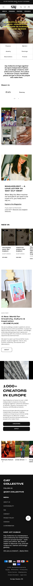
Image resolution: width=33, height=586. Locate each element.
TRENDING (12, 11)
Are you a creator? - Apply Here (16, 551)
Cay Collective (15, 567)
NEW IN (4, 11)
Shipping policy (22, 572)
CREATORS (16, 423)
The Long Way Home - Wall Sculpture (6, 249)
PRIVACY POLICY (9, 518)
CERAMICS (27, 11)
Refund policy (14, 569)
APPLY (16, 428)
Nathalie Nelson (7, 460)
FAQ (5, 510)
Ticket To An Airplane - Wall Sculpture (20, 249)
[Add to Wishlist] (11, 231)
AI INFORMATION (9, 525)
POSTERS (19, 11)
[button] (3, 7)
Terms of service (12, 572)
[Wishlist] (25, 7)
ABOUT (6, 349)
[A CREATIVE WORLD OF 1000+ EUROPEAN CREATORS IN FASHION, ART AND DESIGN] (16, 28)
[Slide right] (18, 98)
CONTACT (7, 514)
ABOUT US (7, 502)
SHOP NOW (17, 34)
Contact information (13, 575)
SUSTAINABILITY (9, 506)
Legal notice (23, 575)
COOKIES (6, 522)
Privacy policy (23, 569)
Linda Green (20, 460)
